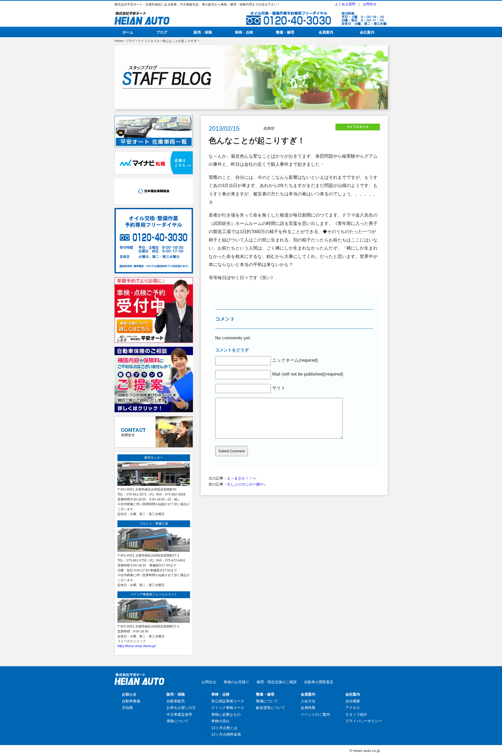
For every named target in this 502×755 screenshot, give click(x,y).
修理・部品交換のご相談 (276, 682)
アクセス (352, 708)
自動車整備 (131, 701)
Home (119, 41)
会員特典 (308, 708)
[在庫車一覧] (154, 119)
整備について (267, 701)
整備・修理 (285, 32)
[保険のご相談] (154, 350)
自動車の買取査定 (318, 682)
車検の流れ (220, 721)
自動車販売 (176, 701)
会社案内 (367, 32)
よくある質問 (345, 4)
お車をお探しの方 (181, 708)
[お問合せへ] (154, 419)
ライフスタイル (149, 41)
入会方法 (308, 701)
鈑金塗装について (270, 708)
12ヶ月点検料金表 (226, 734)
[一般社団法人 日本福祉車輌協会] (154, 181)
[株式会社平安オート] (142, 15)
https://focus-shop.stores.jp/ (136, 646)
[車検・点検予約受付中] (154, 280)
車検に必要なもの (226, 714)
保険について (178, 721)
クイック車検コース (227, 708)
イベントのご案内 (315, 714)
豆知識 (127, 708)
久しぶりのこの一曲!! (244, 484)
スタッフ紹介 (356, 714)
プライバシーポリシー (363, 721)
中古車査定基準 (179, 714)
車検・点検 (244, 32)
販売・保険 (203, 32)
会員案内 (326, 32)
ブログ (161, 32)
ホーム (127, 32)
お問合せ (369, 4)
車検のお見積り (236, 682)
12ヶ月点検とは (224, 728)
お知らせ (129, 694)
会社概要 (352, 701)
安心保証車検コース (227, 701)
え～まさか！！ (240, 478)
